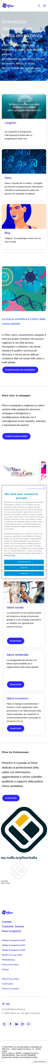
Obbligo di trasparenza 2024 (13, 945)
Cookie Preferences (40, 1062)
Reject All (24, 567)
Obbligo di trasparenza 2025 (13, 940)
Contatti (6, 921)
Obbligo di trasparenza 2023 (13, 950)
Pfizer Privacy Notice (10, 979)
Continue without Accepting (36, 488)
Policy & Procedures (10, 965)
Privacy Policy (9, 555)
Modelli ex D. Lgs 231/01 (12, 955)
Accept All (24, 573)
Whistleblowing (8, 960)
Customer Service (13, 926)
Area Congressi (11, 931)
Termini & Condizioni (10, 989)
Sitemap (5, 969)
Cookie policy (7, 984)
